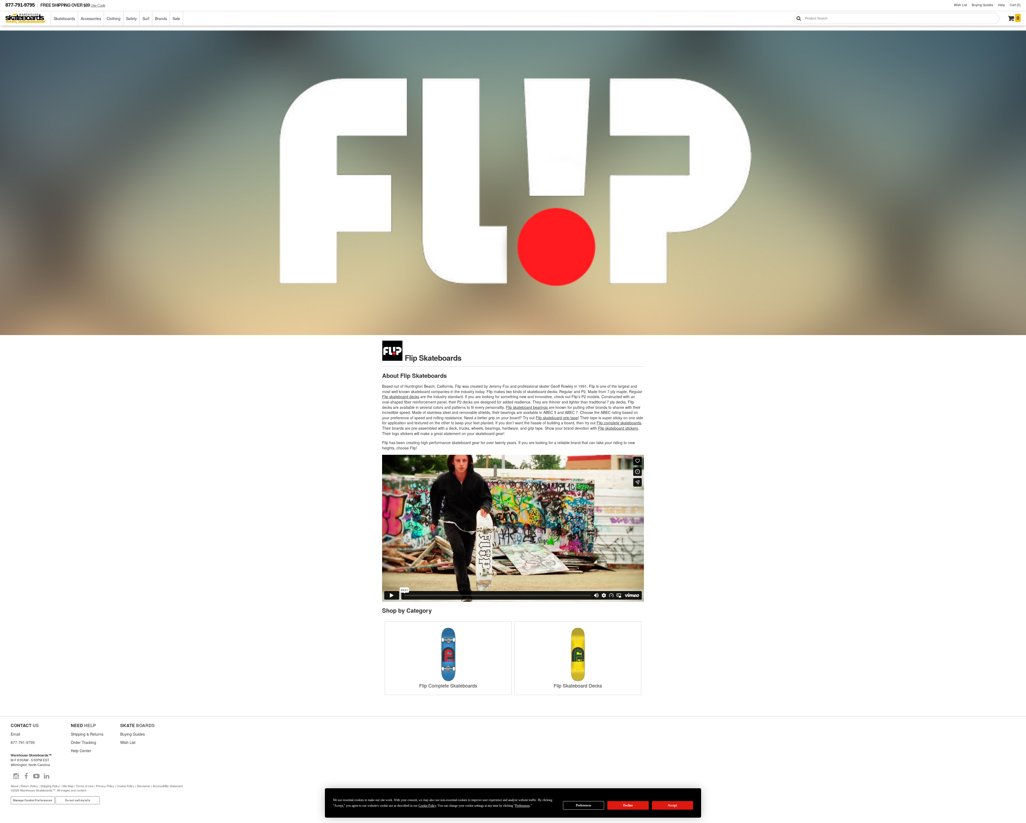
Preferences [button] (522, 806)
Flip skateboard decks (400, 396)
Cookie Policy (125, 786)
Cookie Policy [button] (427, 806)
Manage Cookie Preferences (32, 800)
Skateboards (64, 18)
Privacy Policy (105, 786)
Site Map (67, 786)
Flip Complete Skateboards (448, 685)
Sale (176, 18)
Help (1001, 4)
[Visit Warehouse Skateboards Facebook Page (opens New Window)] (26, 776)
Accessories (91, 18)
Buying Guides (982, 4)
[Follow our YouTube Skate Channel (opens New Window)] (36, 776)
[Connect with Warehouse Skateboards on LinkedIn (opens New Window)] (46, 776)
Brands (161, 18)
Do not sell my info (77, 800)
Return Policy (29, 786)
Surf (145, 18)
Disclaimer (143, 786)
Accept (672, 805)
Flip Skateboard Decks (578, 685)
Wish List (960, 4)
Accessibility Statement (168, 786)
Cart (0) (1015, 4)
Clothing (114, 18)
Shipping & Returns (87, 734)
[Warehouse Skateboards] (28, 18)
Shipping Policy (50, 786)
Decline (628, 805)
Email (15, 734)
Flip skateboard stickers (618, 428)
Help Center (81, 750)
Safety (131, 18)
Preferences (583, 805)
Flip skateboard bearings (527, 407)
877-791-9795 (20, 5)
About (14, 786)
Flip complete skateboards (619, 422)
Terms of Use (85, 786)
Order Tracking (83, 742)
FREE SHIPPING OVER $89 (72, 5)
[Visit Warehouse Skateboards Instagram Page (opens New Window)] (16, 776)
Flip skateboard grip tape (557, 417)
